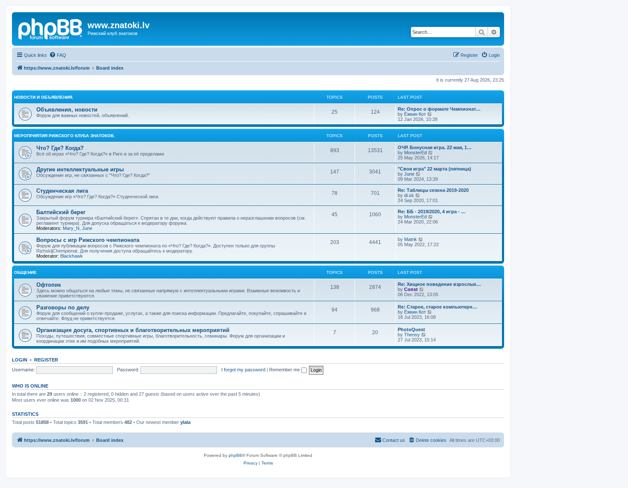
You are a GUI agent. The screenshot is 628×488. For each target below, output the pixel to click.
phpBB (235, 455)
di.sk (409, 195)
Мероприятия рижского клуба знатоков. (64, 135)
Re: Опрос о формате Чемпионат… (439, 109)
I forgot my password (243, 369)
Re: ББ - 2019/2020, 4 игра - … (432, 211)
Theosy (412, 334)
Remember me (285, 369)
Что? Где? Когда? (60, 148)
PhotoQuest (411, 329)
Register (46, 359)
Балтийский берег (60, 212)
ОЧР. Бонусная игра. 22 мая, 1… (435, 147)
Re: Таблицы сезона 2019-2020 (433, 190)
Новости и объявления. (43, 97)
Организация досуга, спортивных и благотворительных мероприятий (132, 330)
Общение (25, 272)
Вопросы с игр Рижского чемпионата (87, 240)
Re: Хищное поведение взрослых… (439, 284)
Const (411, 289)
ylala (185, 422)
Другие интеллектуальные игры (80, 169)
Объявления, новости (66, 109)
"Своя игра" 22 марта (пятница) (434, 168)
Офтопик (48, 285)
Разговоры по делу (62, 307)
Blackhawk (71, 256)
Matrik (410, 239)
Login (19, 359)
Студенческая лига (62, 191)
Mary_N (71, 228)
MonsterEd (415, 152)
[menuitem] (57, 55)
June (409, 173)
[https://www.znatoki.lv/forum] (51, 27)
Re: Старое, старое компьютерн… (437, 306)
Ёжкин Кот (415, 114)
